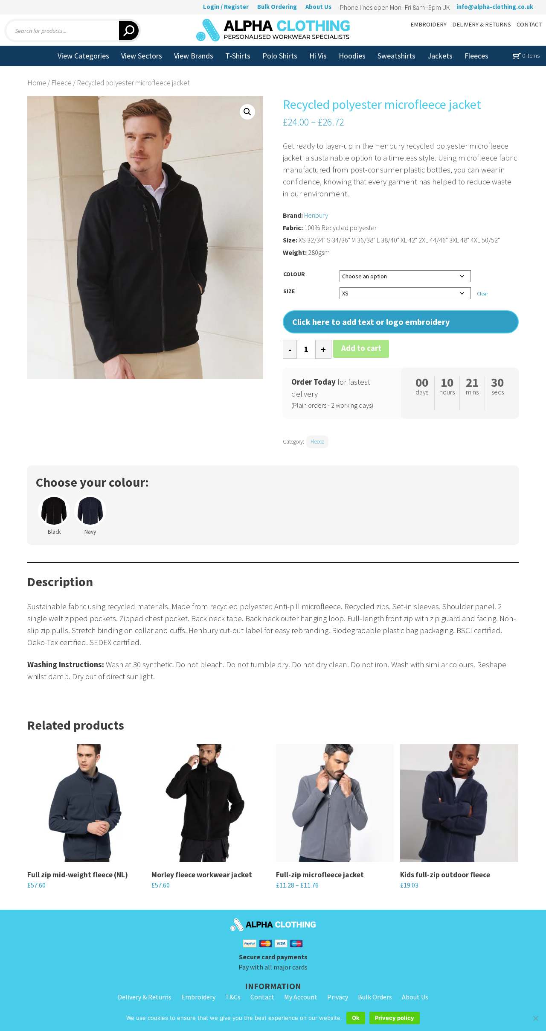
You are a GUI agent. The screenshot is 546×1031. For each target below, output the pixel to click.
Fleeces (476, 56)
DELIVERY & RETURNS (481, 24)
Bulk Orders (375, 997)
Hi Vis (318, 56)
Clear (482, 294)
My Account (300, 997)
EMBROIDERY (428, 24)
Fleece (61, 83)
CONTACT (529, 24)
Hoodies (352, 56)
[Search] (130, 30)
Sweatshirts (396, 56)
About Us (318, 7)
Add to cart (361, 348)
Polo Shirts (279, 56)
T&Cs (233, 997)
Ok (356, 1017)
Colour (294, 274)
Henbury (316, 215)
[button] (247, 112)
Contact (262, 997)
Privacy (337, 997)
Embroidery (198, 997)
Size (289, 291)
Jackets (440, 56)
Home (36, 83)
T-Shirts (237, 56)
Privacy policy (394, 1017)
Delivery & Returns (144, 997)
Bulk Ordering (277, 7)
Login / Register (226, 7)
